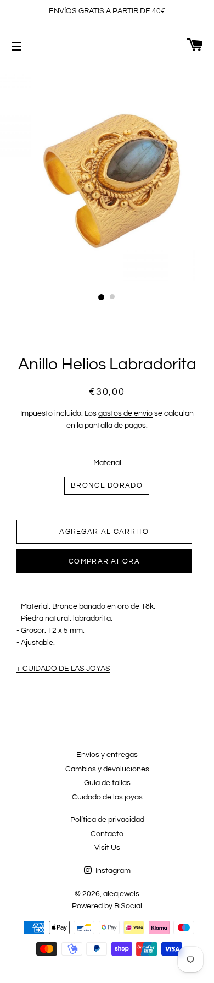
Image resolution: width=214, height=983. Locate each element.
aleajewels (121, 894)
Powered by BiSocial (107, 906)
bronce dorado (107, 485)
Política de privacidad (107, 820)
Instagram (112, 871)
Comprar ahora (104, 561)
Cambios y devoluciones (107, 769)
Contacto (107, 834)
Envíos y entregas (107, 755)
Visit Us (107, 848)
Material (107, 463)
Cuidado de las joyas (107, 797)
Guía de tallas (107, 783)
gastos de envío (125, 413)
